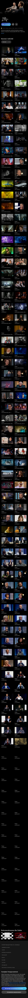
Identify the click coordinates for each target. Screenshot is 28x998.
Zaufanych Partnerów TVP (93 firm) (17, 983)
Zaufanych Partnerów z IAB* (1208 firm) (17, 982)
